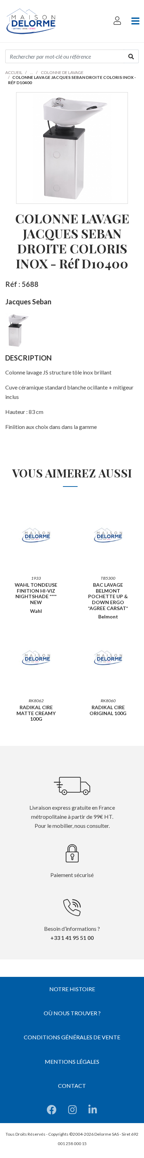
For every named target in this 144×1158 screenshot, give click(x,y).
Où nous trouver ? (72, 1013)
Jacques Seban (28, 301)
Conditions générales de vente (72, 1037)
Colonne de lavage (62, 72)
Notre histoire (72, 989)
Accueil (13, 72)
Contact (72, 1085)
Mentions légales (72, 1061)
